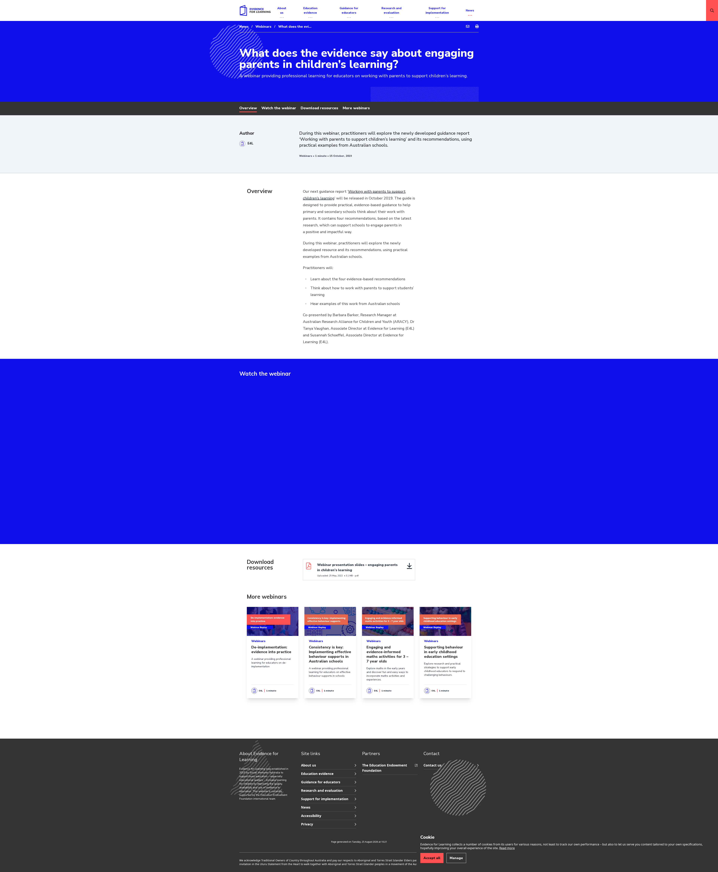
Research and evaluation (322, 790)
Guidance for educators (320, 782)
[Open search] (712, 10)
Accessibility (311, 815)
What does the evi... (295, 26)
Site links (310, 754)
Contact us (432, 765)
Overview (248, 108)
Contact (432, 754)
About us (308, 765)
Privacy (307, 824)
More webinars (356, 108)
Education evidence (317, 773)
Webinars (263, 26)
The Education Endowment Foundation (384, 768)
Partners (371, 754)
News (243, 26)
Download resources (319, 108)
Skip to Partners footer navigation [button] (301, 761)
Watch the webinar (278, 108)
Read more (507, 848)
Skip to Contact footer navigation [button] (362, 761)
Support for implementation (324, 799)
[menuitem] (467, 26)
